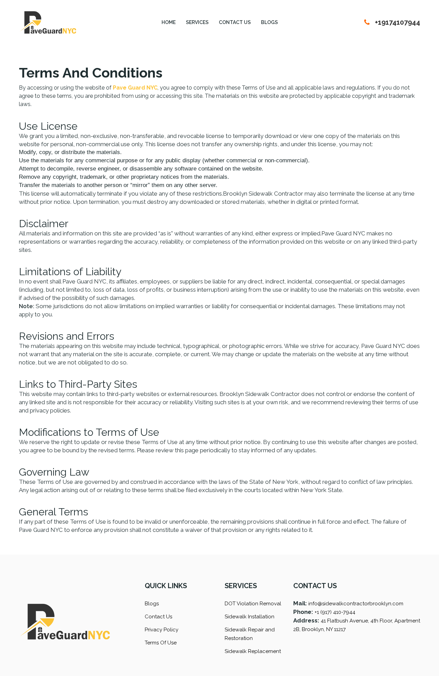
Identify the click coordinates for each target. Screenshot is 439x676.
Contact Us (158, 617)
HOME (169, 22)
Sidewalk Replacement (253, 651)
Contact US (235, 22)
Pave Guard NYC (135, 87)
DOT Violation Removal (253, 604)
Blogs (269, 22)
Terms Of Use (161, 643)
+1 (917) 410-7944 (335, 612)
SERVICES (197, 22)
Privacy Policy (161, 630)
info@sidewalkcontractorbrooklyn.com (355, 604)
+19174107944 (397, 22)
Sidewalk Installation (249, 617)
